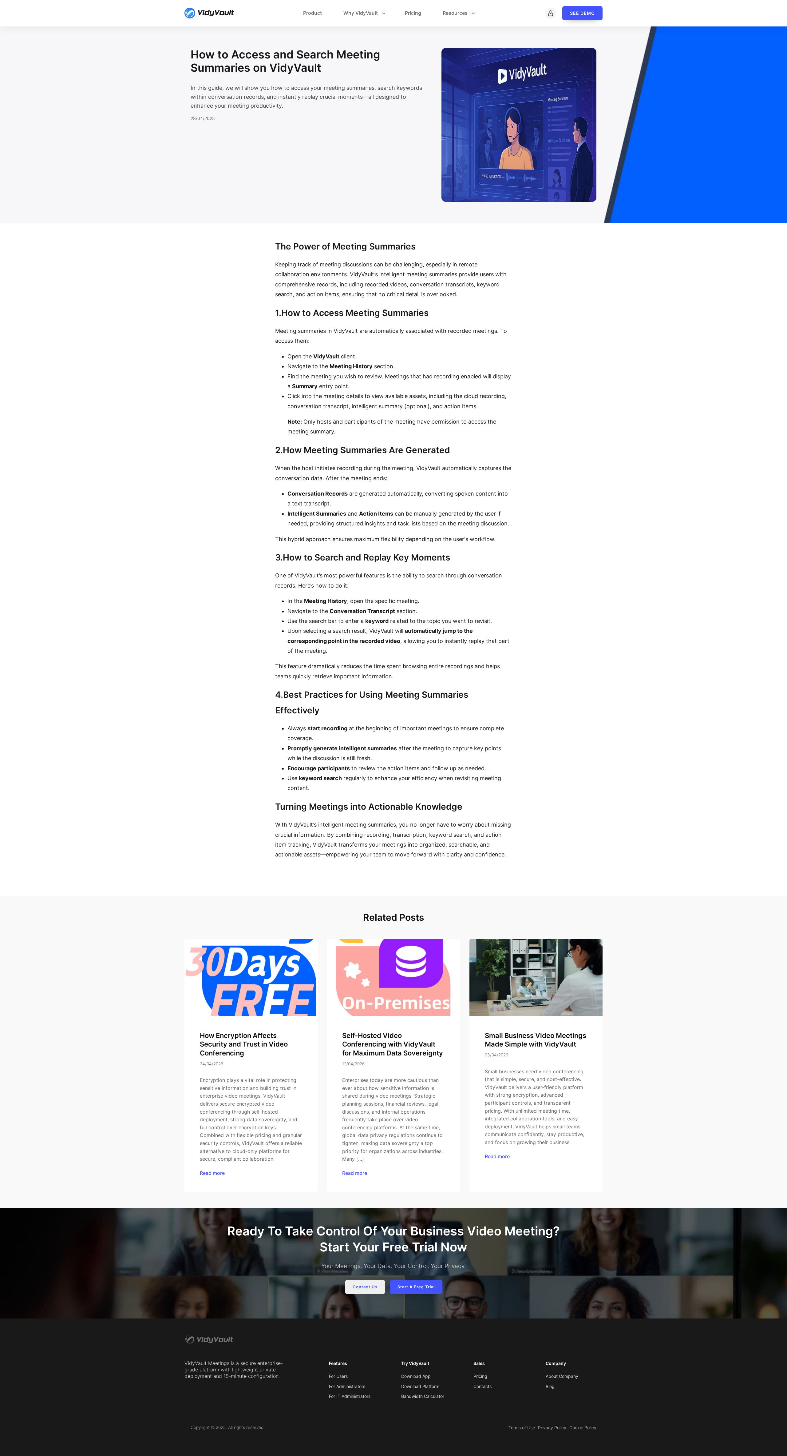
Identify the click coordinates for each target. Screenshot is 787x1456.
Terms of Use (521, 1427)
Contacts (482, 1386)
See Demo (582, 13)
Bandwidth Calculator (423, 1396)
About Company (562, 1376)
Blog (550, 1386)
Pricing (480, 1376)
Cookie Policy (582, 1427)
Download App (416, 1376)
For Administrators (347, 1386)
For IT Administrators (349, 1396)
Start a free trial (416, 1286)
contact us (365, 1286)
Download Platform (420, 1386)
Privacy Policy (552, 1427)
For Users (338, 1376)
